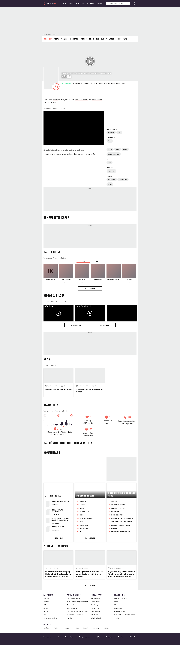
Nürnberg (70, 618)
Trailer (64, 39)
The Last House (115, 511)
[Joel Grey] (82, 271)
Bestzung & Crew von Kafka (55, 258)
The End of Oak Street (117, 515)
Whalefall (117, 618)
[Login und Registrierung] (134, 3)
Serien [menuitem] (71, 3)
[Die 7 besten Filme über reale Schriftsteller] (58, 375)
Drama (110, 149)
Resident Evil (118, 608)
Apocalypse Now (84, 525)
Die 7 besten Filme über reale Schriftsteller (58, 389)
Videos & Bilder (54, 295)
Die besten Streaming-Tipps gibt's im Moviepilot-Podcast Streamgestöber (99, 83)
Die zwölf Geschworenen (86, 518)
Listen (111, 39)
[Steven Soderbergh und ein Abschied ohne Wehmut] (90, 375)
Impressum (47, 637)
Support (46, 608)
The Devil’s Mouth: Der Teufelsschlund (121, 522)
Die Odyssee (114, 501)
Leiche (110, 184)
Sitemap (46, 601)
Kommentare (73, 39)
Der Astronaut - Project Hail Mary (120, 532)
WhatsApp (96, 628)
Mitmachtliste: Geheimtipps (61, 501)
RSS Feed (106, 628)
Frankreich (111, 132)
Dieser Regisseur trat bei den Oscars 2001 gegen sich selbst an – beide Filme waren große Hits (89, 573)
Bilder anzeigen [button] (103, 325)
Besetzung (83, 39)
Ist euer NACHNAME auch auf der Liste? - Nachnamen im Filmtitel (60, 520)
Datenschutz (69, 637)
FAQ (45, 605)
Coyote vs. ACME (119, 611)
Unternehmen (123, 179)
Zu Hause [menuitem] (99, 3)
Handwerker (111, 179)
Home (45, 34)
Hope (116, 601)
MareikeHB (56, 530)
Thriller (125, 149)
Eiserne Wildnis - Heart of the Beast (125, 615)
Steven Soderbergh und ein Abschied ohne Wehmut (89, 390)
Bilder (91, 39)
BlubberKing (56, 523)
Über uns (46, 598)
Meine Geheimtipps (58, 527)
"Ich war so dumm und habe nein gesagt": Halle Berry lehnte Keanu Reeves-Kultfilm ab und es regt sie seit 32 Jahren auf (58, 573)
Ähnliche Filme (121, 39)
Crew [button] (96, 261)
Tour (45, 615)
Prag (109, 162)
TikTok (77, 628)
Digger (116, 605)
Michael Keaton (95, 598)
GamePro (121, 637)
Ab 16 (109, 141)
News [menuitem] (78, 3)
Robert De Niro (95, 611)
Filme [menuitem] (65, 3)
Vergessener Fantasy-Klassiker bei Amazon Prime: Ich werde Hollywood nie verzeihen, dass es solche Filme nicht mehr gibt (121, 573)
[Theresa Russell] (66, 271)
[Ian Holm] (129, 271)
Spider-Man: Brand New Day (118, 505)
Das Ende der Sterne (73, 598)
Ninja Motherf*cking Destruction (77, 601)
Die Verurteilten (84, 511)
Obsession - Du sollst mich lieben (120, 525)
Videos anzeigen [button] (76, 325)
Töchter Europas (72, 608)
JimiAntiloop (57, 515)
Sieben (81, 515)
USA (119, 132)
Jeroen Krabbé (97, 100)
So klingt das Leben (73, 605)
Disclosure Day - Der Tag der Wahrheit (122, 518)
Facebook (46, 628)
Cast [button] (83, 261)
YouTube (56, 628)
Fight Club (83, 505)
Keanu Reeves (95, 601)
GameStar (109, 637)
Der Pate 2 (82, 522)
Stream (56, 39)
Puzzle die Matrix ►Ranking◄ (57, 511)
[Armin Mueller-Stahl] (113, 271)
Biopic (117, 149)
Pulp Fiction (83, 501)
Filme (49, 34)
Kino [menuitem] (92, 3)
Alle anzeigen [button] (90, 288)
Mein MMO (132, 637)
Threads (85, 628)
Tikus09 (56, 504)
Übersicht (48, 39)
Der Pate (82, 508)
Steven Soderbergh (81, 100)
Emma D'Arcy (95, 608)
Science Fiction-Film (113, 154)
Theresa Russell (52, 102)
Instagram (67, 628)
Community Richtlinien (51, 618)
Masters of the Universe (118, 508)
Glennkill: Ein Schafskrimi (75, 615)
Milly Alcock (94, 615)
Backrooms (114, 528)
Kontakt (46, 611)
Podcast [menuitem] (85, 3)
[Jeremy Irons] (98, 271)
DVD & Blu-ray (101, 39)
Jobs (98, 637)
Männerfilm (111, 171)
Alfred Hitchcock (96, 618)
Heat (81, 532)
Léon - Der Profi (84, 528)
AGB (58, 637)
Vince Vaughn (95, 605)
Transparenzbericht (85, 637)
